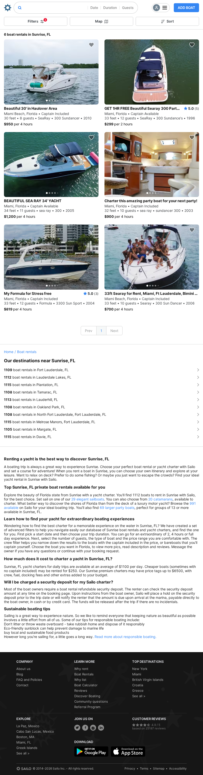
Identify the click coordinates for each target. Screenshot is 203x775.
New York (139, 669)
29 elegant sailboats (87, 499)
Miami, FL (23, 742)
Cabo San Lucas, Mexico (35, 731)
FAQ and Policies (29, 680)
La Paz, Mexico (27, 726)
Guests (128, 7)
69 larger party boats (117, 507)
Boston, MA (25, 737)
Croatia (137, 685)
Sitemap (158, 768)
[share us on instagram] (93, 728)
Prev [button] (88, 331)
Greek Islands (26, 748)
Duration (110, 7)
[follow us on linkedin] (101, 728)
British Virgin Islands (147, 680)
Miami (136, 674)
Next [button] (114, 331)
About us (23, 669)
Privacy (130, 768)
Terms (144, 768)
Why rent (81, 669)
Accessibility (178, 768)
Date (94, 7)
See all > (139, 696)
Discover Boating (87, 696)
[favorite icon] (91, 45)
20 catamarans (160, 499)
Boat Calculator (86, 685)
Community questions (91, 701)
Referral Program (87, 707)
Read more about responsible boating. (125, 637)
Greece (138, 690)
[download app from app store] (128, 751)
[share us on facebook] (85, 728)
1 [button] (101, 331)
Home (8, 352)
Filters (37, 20)
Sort (170, 21)
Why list (80, 680)
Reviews (80, 690)
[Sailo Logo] (7, 7)
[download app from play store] (91, 751)
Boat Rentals (84, 674)
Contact (22, 685)
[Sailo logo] (23, 768)
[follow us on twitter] (77, 728)
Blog (19, 674)
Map (98, 21)
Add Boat (186, 7)
